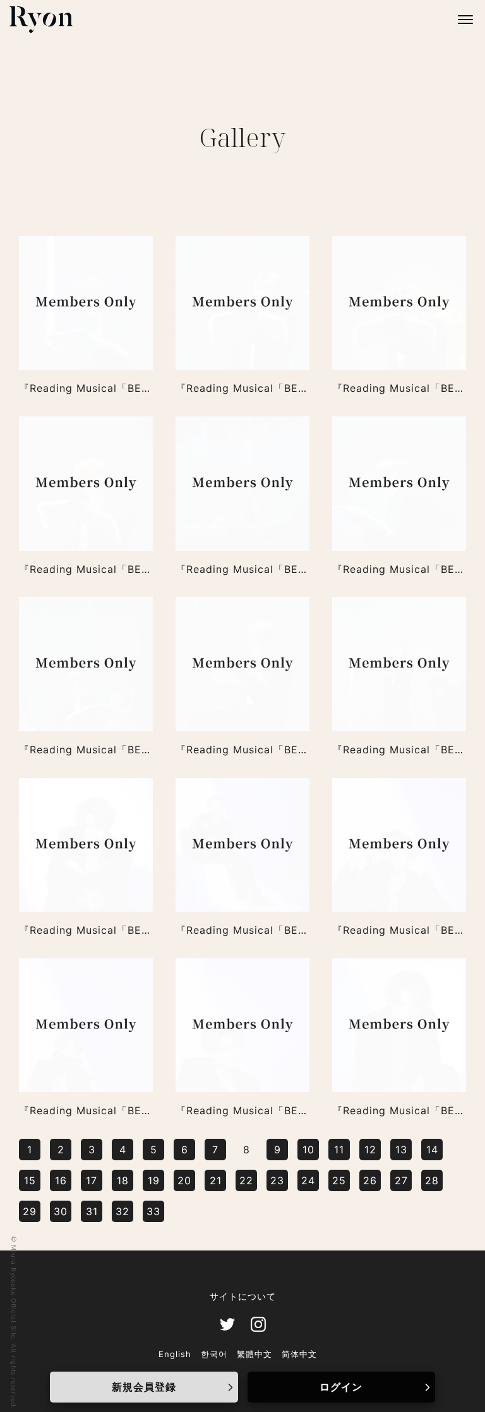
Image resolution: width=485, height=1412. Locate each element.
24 (308, 1180)
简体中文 (299, 1354)
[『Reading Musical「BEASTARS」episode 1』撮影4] (399, 845)
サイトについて (243, 1296)
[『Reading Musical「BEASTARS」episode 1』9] (86, 303)
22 (246, 1180)
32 (122, 1211)
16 (61, 1180)
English (175, 1354)
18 (123, 1180)
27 (401, 1180)
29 (30, 1211)
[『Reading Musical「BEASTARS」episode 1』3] (86, 664)
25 (339, 1180)
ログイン (341, 1386)
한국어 (214, 1354)
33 (153, 1211)
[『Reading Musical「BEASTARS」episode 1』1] (399, 664)
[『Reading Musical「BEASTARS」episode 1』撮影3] (86, 1025)
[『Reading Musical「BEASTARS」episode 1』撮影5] (242, 845)
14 (432, 1149)
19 (154, 1180)
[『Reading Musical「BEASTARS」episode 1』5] (242, 483)
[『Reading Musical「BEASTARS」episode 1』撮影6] (86, 845)
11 (339, 1149)
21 (216, 1180)
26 (370, 1180)
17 (91, 1180)
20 (184, 1180)
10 (308, 1149)
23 (277, 1180)
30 (61, 1211)
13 (401, 1149)
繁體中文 (254, 1354)
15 (30, 1180)
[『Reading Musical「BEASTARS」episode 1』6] (86, 483)
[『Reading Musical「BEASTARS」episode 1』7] (399, 303)
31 (92, 1211)
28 (432, 1180)
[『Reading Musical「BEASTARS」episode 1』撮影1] (399, 1025)
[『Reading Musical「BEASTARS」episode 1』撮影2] (242, 1025)
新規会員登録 (144, 1386)
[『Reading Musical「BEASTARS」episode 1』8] (242, 303)
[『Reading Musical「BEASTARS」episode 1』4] (399, 483)
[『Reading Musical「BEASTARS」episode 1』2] (242, 664)
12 (370, 1149)
